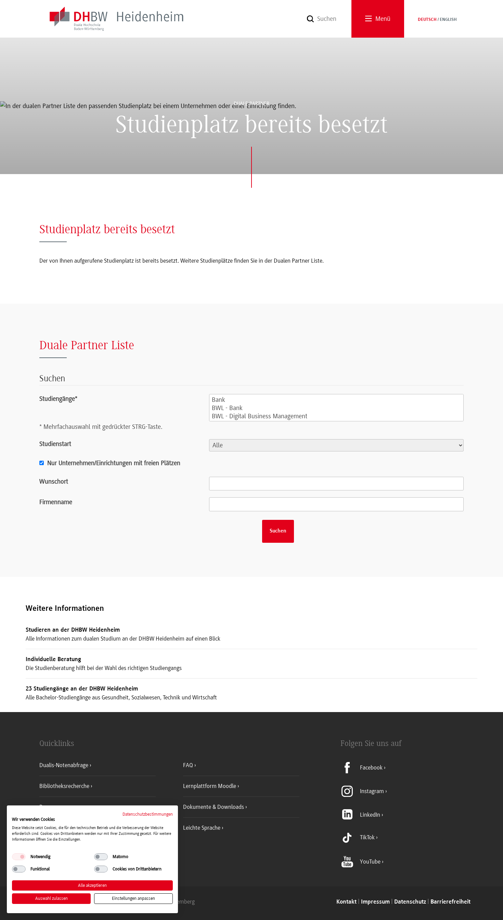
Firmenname (55, 502)
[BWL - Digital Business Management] (336, 416)
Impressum (375, 902)
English (448, 19)
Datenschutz (410, 902)
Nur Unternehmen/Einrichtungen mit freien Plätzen (113, 463)
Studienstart (55, 444)
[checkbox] (19, 856)
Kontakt (346, 902)
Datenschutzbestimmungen (147, 814)
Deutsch (427, 19)
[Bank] (336, 400)
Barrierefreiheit (450, 902)
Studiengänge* (58, 399)
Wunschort (53, 481)
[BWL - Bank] (336, 408)
